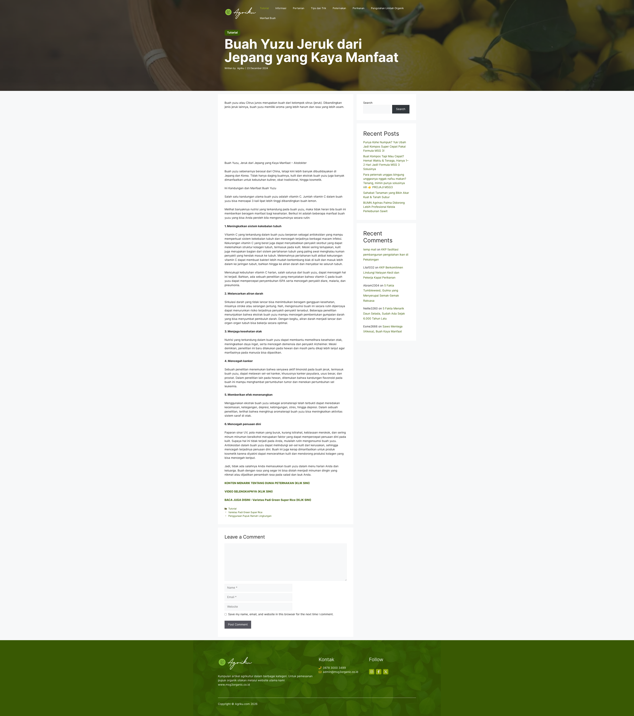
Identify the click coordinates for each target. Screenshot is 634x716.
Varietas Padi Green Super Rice (245, 512)
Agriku (240, 68)
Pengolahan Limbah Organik (387, 8)
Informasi (280, 8)
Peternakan (339, 8)
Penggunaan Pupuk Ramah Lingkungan (249, 515)
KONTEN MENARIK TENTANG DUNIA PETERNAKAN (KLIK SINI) (267, 483)
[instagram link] (371, 671)
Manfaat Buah (268, 18)
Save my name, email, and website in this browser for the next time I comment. (281, 614)
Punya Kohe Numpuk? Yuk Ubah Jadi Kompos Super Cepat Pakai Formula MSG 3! (384, 146)
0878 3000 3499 (334, 667)
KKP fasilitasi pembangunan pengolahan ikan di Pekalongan (385, 254)
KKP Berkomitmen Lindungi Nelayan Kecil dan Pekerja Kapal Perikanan (383, 272)
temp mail (369, 249)
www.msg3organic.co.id (234, 684)
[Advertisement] (286, 136)
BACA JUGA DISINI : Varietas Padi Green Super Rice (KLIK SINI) (268, 500)
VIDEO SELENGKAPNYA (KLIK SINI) (249, 491)
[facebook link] (378, 671)
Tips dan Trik (318, 8)
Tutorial (264, 8)
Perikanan (358, 8)
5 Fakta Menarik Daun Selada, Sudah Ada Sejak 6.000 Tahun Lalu (384, 313)
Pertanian (298, 8)
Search (367, 102)
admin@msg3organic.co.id (340, 672)
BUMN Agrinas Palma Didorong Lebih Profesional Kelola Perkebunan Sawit (384, 207)
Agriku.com (242, 704)
